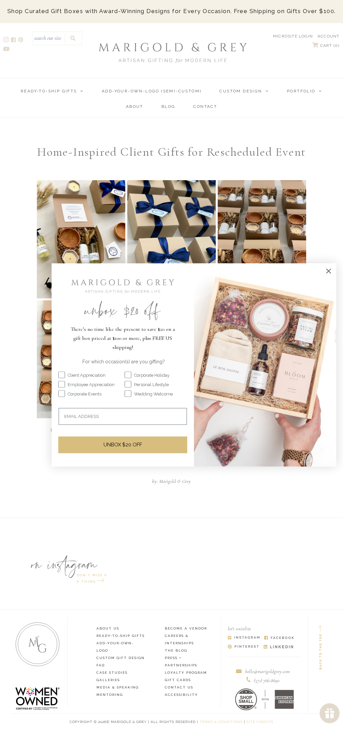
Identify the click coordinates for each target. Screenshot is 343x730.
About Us (107, 628)
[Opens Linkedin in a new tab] (278, 647)
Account (328, 36)
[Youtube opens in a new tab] (6, 49)
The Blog (176, 650)
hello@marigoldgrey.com (267, 671)
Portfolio (301, 91)
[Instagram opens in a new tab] (6, 40)
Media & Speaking (117, 687)
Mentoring (109, 695)
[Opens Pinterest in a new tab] (243, 647)
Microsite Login (293, 36)
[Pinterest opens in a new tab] (21, 40)
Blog (168, 106)
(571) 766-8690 (267, 680)
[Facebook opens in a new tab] (14, 40)
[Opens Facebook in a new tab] (279, 638)
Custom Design (240, 91)
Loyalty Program (186, 672)
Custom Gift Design (120, 658)
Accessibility (181, 695)
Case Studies (112, 672)
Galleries (108, 680)
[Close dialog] (329, 271)
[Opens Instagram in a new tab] (244, 638)
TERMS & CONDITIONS (221, 722)
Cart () (329, 45)
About (134, 106)
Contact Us (179, 687)
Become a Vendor (186, 628)
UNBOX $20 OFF (123, 445)
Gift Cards (178, 680)
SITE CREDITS (260, 722)
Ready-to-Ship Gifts (49, 91)
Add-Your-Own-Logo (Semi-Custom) (151, 91)
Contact (205, 106)
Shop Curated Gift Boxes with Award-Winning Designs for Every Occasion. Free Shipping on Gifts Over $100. (171, 11)
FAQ (100, 665)
